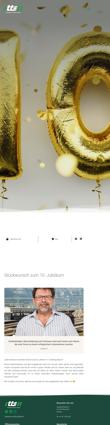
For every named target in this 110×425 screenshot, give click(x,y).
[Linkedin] (10, 411)
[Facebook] (6, 411)
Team (56, 239)
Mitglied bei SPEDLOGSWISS (14, 416)
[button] (88, 9)
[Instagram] (15, 411)
